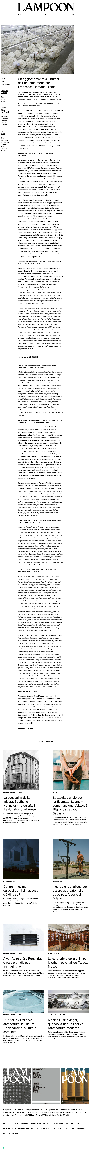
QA (37, 1128)
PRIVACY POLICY (76, 1123)
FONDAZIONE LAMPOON (39, 1123)
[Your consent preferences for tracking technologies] (4, 1148)
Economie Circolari (4, 92)
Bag (71, 14)
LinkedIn (4, 144)
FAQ (32, 1128)
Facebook (4, 140)
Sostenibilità (5, 84)
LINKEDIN (6, 1133)
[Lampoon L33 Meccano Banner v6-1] (46, 1086)
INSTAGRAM (81, 1128)
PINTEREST (16, 1133)
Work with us (46, 1128)
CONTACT (6, 1123)
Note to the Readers (20, 1128)
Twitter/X (4, 149)
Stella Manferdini (25, 728)
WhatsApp (5, 142)
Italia (3, 81)
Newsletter (69, 1128)
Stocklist (58, 1128)
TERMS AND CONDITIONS (59, 1123)
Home (3, 78)
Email (3, 147)
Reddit (3, 151)
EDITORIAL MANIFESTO (21, 1123)
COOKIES (6, 1128)
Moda (3, 134)
